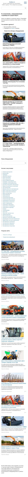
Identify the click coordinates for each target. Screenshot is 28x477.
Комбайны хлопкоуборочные (10, 183)
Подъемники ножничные (8, 201)
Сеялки (4, 208)
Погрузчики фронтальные (9, 198)
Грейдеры (5, 174)
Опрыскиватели (6, 194)
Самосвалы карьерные (8, 204)
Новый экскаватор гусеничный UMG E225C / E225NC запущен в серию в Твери (12, 103)
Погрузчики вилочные (8, 197)
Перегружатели (6, 196)
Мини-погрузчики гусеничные (10, 190)
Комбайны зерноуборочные (9, 181)
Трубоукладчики (6, 214)
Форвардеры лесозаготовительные (11, 218)
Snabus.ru (12, 2)
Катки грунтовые (7, 177)
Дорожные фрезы (7, 176)
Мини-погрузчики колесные (9, 191)
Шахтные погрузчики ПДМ (9, 217)
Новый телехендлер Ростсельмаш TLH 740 (14, 82)
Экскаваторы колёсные (8, 224)
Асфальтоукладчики (7, 171)
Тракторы (5, 211)
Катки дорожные (7, 179)
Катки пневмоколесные (8, 180)
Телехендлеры (6, 210)
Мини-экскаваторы (7, 193)
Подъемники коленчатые (9, 200)
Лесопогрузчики (6, 187)
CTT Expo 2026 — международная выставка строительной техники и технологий (14, 145)
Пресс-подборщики (7, 203)
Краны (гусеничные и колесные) (10, 186)
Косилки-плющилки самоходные (10, 184)
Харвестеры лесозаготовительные (11, 220)
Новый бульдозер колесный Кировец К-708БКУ (12, 44)
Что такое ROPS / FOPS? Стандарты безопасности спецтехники (14, 63)
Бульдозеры (6, 173)
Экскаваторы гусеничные (9, 221)
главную (13, 28)
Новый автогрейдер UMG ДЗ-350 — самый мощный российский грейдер (14, 124)
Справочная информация (9, 237)
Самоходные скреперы (8, 207)
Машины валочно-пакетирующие (10, 189)
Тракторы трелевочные (8, 213)
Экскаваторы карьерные (8, 223)
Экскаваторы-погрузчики (9, 226)
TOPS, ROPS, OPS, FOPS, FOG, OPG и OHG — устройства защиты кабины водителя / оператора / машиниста (12, 340)
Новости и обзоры (7, 234)
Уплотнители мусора (7, 216)
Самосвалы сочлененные (9, 206)
